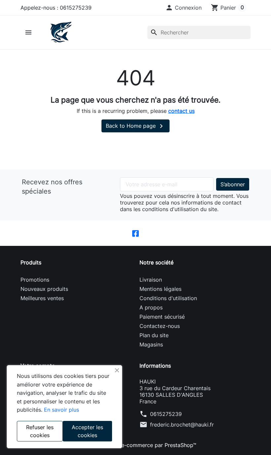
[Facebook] (135, 233)
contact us (181, 111)
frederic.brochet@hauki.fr (182, 424)
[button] (183, 8)
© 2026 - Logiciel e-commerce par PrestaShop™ (135, 445)
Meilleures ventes (42, 298)
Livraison (150, 279)
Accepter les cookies (87, 431)
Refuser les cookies (40, 431)
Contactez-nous (159, 326)
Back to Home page (135, 126)
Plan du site (154, 335)
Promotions (34, 279)
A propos (151, 307)
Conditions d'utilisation (168, 298)
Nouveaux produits (44, 289)
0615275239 (166, 414)
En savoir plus (61, 409)
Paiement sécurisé (162, 316)
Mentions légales (160, 289)
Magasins (151, 344)
